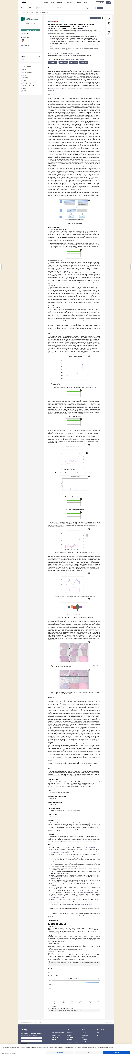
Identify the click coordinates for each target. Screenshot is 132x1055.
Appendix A (24, 88)
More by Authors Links (26, 49)
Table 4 (75, 430)
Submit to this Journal (30, 23)
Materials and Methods (27, 72)
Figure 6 (58, 556)
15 (64, 750)
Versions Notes (84, 62)
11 (83, 136)
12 (69, 148)
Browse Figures (63, 62)
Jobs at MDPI (54, 1039)
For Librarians (70, 1037)
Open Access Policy (56, 1035)
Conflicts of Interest (26, 87)
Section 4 (50, 352)
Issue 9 (37, 12)
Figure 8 (95, 623)
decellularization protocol (77, 88)
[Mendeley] (65, 924)
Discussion (24, 75)
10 (49, 122)
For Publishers (70, 1039)
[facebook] (57, 924)
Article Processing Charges (58, 1032)
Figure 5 (62, 526)
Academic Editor (25, 37)
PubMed (67, 852)
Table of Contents (26, 66)
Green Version (88, 904)
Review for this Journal (31, 26)
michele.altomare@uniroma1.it (74, 810)
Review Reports (73, 62)
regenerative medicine (89, 88)
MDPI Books (84, 1034)
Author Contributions (26, 78)
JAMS (83, 1042)
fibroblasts (97, 88)
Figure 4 (53, 439)
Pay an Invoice (55, 1034)
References (24, 91)
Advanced (107, 8)
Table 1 (73, 240)
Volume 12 (32, 12)
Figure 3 (50, 432)
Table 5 (54, 432)
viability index (51, 90)
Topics (52, 2)
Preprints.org (85, 1035)
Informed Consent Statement (28, 83)
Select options (25, 1038)
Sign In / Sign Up (100, 2)
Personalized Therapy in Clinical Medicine (74, 59)
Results (24, 74)
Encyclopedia (85, 1041)
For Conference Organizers (73, 1042)
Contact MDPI (55, 1037)
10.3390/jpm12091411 (44, 12)
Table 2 (88, 346)
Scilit (83, 1037)
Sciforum (84, 1032)
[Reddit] (62, 924)
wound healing (57, 88)
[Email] (49, 924)
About (85, 2)
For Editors (69, 1035)
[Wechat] (60, 924)
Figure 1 (51, 195)
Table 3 (82, 407)
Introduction (24, 70)
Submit (108, 2)
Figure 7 (64, 568)
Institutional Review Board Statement (30, 82)
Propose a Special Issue (31, 30)
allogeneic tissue (66, 88)
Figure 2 (96, 348)
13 (81, 159)
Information (59, 2)
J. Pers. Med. (24, 1022)
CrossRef (62, 852)
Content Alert (108, 1022)
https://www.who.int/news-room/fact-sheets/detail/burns (87, 868)
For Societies (69, 1041)
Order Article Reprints (95, 18)
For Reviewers (70, 1034)
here (55, 964)
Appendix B (24, 90)
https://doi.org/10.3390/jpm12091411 (71, 53)
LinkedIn (99, 1032)
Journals (46, 2)
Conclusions (25, 77)
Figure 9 (77, 632)
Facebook (99, 1034)
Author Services (69, 2)
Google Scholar (92, 847)
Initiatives (78, 2)
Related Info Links (25, 45)
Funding (24, 80)
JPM (27, 12)
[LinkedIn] (54, 924)
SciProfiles (84, 1039)
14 (92, 718)
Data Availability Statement (28, 85)
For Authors (69, 1032)
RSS (102, 1022)
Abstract (24, 69)
